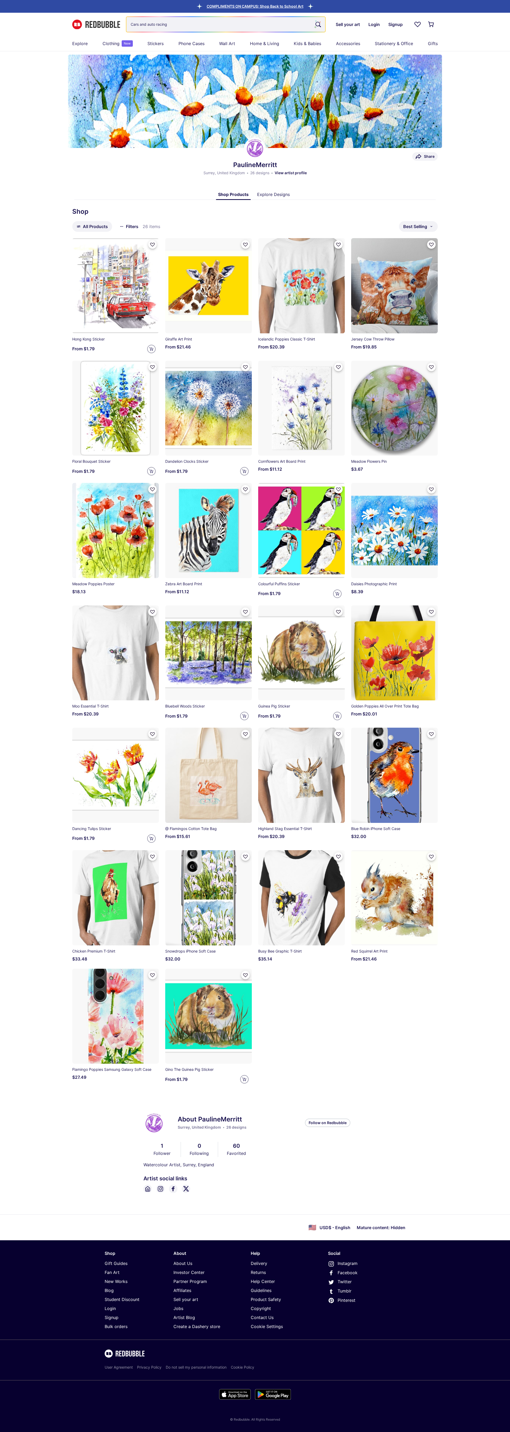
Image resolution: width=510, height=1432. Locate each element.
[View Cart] (431, 24)
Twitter (345, 1281)
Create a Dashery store (196, 1326)
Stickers (155, 43)
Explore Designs (273, 194)
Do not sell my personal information (196, 1367)
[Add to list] (152, 244)
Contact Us (262, 1317)
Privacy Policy (149, 1367)
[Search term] (317, 24)
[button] (255, 6)
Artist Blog (184, 1317)
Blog (109, 1290)
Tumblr (344, 1291)
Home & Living (264, 43)
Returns (258, 1272)
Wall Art (227, 43)
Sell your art (185, 1299)
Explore (80, 43)
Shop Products (233, 194)
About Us (182, 1263)
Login (110, 1308)
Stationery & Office (394, 43)
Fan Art (112, 1272)
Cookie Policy (242, 1367)
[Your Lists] (417, 24)
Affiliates (182, 1290)
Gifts (433, 43)
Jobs (178, 1308)
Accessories (348, 43)
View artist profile (291, 173)
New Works (116, 1281)
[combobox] (225, 24)
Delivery (259, 1263)
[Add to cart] (151, 349)
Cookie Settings (267, 1326)
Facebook (348, 1272)
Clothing (117, 43)
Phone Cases (191, 43)
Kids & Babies (307, 43)
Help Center (263, 1281)
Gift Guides (116, 1263)
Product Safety (266, 1299)
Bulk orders (116, 1326)
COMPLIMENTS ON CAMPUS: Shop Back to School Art (255, 6)
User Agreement (119, 1367)
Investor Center (189, 1272)
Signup (111, 1317)
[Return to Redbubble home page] (96, 24)
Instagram (348, 1263)
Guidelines (261, 1290)
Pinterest (346, 1300)
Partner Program (190, 1281)
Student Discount (122, 1299)
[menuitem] (80, 43)
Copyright (261, 1308)
